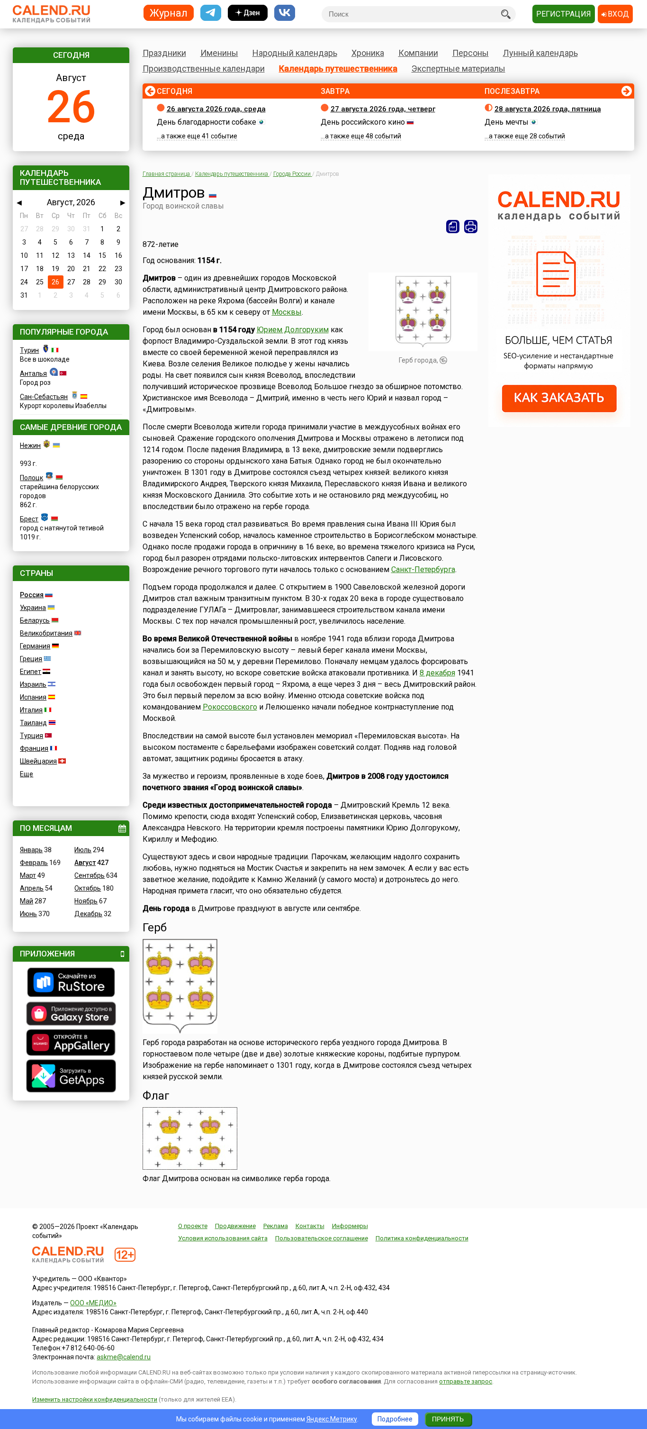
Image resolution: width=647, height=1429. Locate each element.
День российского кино (363, 122)
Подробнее (395, 1419)
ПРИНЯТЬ (448, 1419)
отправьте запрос (465, 1381)
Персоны (470, 53)
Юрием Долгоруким (293, 329)
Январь (31, 850)
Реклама (275, 1225)
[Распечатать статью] (470, 226)
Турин (29, 350)
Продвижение (235, 1225)
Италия (31, 710)
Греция (31, 659)
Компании (418, 53)
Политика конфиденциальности (422, 1238)
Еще (26, 774)
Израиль (33, 684)
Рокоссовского (230, 706)
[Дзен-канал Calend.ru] (248, 13)
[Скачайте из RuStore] (71, 983)
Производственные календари (204, 68)
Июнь (28, 914)
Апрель (32, 888)
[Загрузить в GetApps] (71, 1077)
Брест (29, 519)
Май (26, 901)
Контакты (310, 1225)
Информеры (350, 1225)
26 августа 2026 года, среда (216, 109)
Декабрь (88, 914)
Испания (33, 697)
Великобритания (46, 633)
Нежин (30, 445)
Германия (35, 646)
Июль (82, 850)
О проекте (192, 1225)
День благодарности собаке (206, 122)
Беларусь (35, 620)
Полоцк (31, 478)
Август (85, 862)
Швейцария (38, 761)
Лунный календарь (540, 53)
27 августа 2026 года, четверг (383, 109)
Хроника (367, 53)
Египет (30, 671)
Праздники (164, 53)
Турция (31, 735)
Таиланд (33, 723)
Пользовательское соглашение (321, 1238)
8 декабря (437, 672)
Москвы (287, 312)
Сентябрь (89, 875)
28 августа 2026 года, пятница (547, 109)
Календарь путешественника (338, 68)
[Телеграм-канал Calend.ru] (210, 13)
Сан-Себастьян (44, 396)
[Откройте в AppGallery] (71, 1043)
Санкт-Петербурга (423, 569)
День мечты (507, 122)
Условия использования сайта (223, 1238)
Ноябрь (86, 901)
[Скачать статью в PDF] (452, 226)
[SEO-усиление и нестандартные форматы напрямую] (559, 424)
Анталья (33, 373)
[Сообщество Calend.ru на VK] (284, 13)
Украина (33, 607)
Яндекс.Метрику (331, 1419)
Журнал (169, 12)
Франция (34, 748)
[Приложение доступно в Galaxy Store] (71, 1014)
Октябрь (87, 888)
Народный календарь (294, 53)
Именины (219, 53)
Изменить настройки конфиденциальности (94, 1399)
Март (28, 875)
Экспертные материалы (458, 68)
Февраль (34, 862)
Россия (32, 595)
